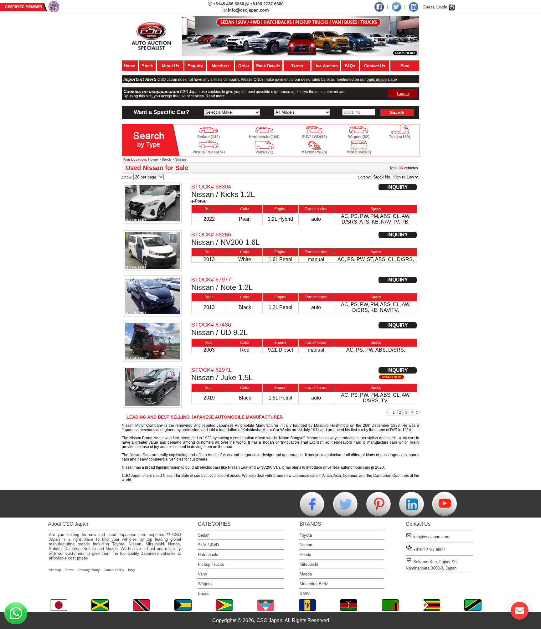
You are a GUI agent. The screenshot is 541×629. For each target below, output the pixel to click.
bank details (377, 79)
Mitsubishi (309, 564)
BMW (305, 593)
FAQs (350, 66)
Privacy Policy (89, 570)
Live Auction (325, 66)
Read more (215, 96)
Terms (297, 66)
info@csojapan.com (431, 536)
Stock (147, 66)
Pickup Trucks (211, 564)
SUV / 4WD (208, 545)
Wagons (205, 583)
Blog (405, 66)
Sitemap (55, 570)
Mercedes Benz (314, 583)
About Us (170, 66)
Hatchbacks (208, 554)
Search (397, 112)
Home (129, 66)
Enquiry (195, 66)
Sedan (203, 535)
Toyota (306, 535)
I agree (403, 93)
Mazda (306, 574)
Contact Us (374, 66)
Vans (202, 574)
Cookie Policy (114, 570)
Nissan (306, 545)
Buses (203, 593)
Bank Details (268, 66)
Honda (305, 554)
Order (243, 66)
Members (220, 66)
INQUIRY (397, 187)
